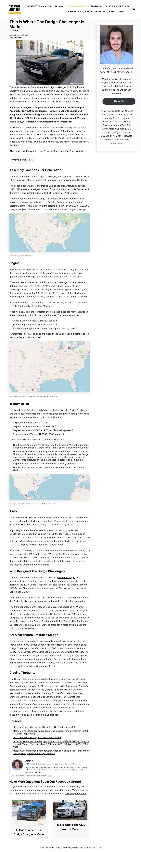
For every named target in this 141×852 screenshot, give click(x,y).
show (30, 160)
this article (17, 410)
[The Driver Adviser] (15, 9)
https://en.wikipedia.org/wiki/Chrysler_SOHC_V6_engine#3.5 (44, 727)
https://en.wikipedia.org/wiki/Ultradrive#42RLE (37, 737)
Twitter (87, 848)
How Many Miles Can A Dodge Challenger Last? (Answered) (52, 151)
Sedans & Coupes (15, 37)
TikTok (99, 848)
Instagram (77, 848)
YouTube (56, 848)
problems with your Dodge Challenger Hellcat (40, 644)
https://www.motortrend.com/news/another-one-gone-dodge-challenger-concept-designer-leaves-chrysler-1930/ (51, 752)
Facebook (66, 848)
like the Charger (66, 577)
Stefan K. (15, 30)
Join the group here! (75, 793)
